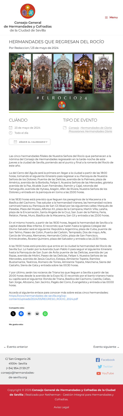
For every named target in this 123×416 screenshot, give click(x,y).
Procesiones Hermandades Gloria (90, 131)
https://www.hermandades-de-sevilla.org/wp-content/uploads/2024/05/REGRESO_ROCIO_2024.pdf (43, 297)
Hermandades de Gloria (96, 127)
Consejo (74, 127)
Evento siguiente (106, 346)
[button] (61, 407)
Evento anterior (16, 346)
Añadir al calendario (31, 142)
